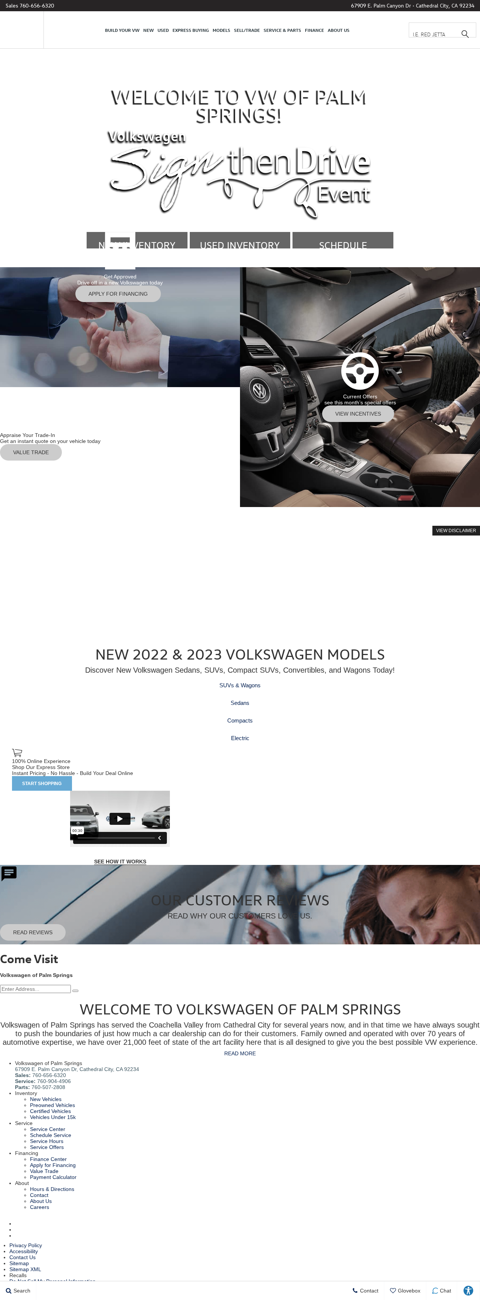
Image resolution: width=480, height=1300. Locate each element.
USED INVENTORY (240, 245)
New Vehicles (46, 1099)
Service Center (47, 1129)
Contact (39, 1195)
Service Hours (46, 1141)
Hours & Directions (52, 1189)
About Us (339, 30)
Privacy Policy (25, 1245)
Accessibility (23, 1251)
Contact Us (22, 1257)
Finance (314, 30)
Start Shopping (42, 783)
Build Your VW (122, 30)
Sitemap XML (25, 1269)
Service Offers (47, 1147)
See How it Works (120, 862)
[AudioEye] (468, 1290)
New (148, 30)
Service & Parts (282, 30)
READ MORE (240, 1053)
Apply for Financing (53, 1165)
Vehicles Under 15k (53, 1117)
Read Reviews (32, 932)
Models (221, 30)
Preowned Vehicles (52, 1105)
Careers (39, 1207)
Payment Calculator (53, 1177)
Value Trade (44, 1171)
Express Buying (190, 30)
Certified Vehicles (50, 1111)
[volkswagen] (23, 30)
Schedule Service (50, 1135)
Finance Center (48, 1159)
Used (163, 30)
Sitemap (19, 1263)
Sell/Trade (247, 30)
